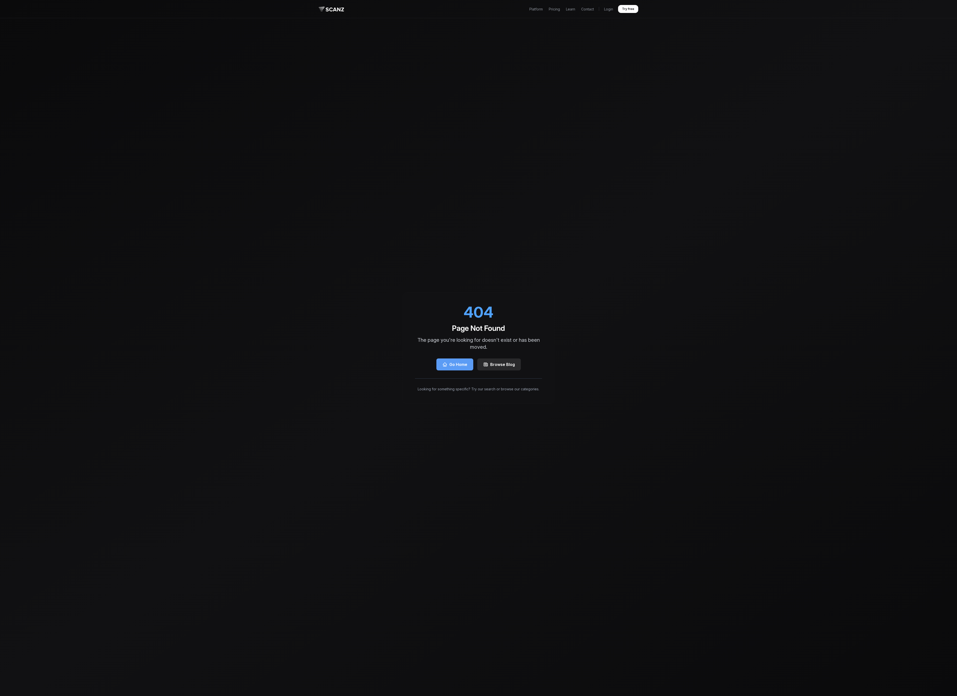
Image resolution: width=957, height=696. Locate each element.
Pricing (554, 9)
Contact (587, 9)
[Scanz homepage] (331, 9)
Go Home (458, 364)
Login (608, 9)
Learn (570, 9)
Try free (628, 9)
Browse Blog (502, 364)
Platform (536, 9)
